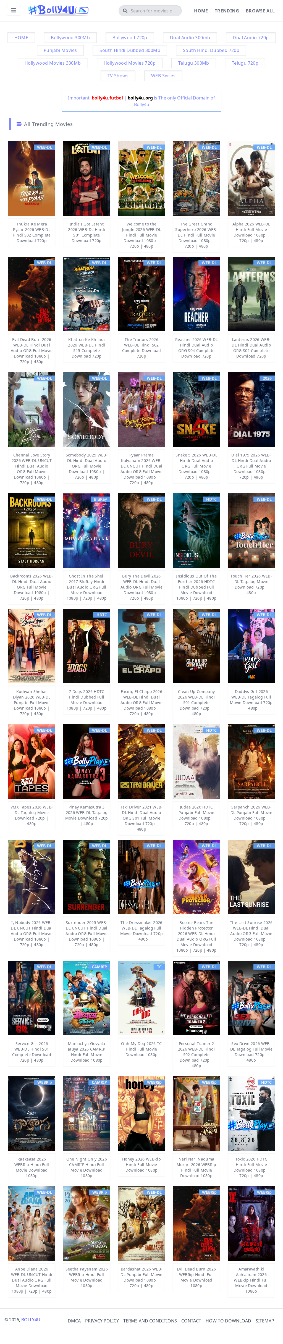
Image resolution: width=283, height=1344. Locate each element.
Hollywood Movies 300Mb (53, 63)
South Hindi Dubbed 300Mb (129, 50)
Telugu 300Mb (193, 63)
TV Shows (118, 76)
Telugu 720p (245, 63)
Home (201, 11)
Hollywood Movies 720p (130, 63)
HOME (21, 38)
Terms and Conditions (150, 1321)
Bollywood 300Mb (70, 38)
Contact (191, 1321)
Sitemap (265, 1321)
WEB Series (163, 76)
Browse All (260, 11)
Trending (227, 11)
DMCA (74, 1321)
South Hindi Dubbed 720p (211, 50)
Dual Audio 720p (251, 38)
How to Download (228, 1321)
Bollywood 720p (129, 38)
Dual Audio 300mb (190, 38)
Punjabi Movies (60, 50)
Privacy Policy (102, 1321)
